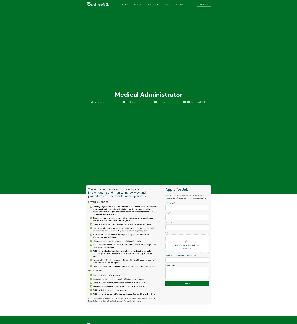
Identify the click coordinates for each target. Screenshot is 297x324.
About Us (138, 4)
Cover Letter (170, 265)
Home (125, 4)
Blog (166, 4)
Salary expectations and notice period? (180, 255)
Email (168, 213)
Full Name (170, 203)
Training (179, 4)
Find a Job (153, 4)
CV (167, 232)
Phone (168, 223)
